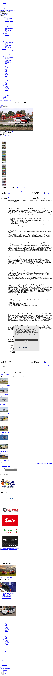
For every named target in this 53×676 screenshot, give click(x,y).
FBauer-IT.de (4, 665)
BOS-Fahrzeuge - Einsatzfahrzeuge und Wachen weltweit (9, 10)
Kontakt (4, 2)
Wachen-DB (4, 97)
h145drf (9, 363)
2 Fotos (1, 443)
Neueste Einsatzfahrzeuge (9, 18)
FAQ (3, 6)
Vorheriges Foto (3, 105)
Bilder (9, 131)
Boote (3, 78)
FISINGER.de (4, 666)
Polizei (3, 41)
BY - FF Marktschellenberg (6, 577)
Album (12, 131)
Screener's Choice (7, 95)
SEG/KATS (4, 49)
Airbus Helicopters (47, 194)
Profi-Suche (19, 468)
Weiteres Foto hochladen (23, 187)
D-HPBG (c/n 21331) (4, 394)
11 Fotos (1, 434)
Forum (3, 98)
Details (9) (4, 138)
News (5, 32)
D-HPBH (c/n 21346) (4, 413)
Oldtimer (6, 23)
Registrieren (4, 8)
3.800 (45, 362)
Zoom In (8, 135)
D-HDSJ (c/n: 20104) (4, 100)
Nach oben (2, 675)
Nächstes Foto (2, 107)
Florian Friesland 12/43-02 (6, 601)
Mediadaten (4, 3)
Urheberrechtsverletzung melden (7, 670)
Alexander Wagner (47, 365)
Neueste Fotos (7, 19)
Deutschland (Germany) (18, 191)
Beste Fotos (6, 20)
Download (4, 135)
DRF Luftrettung (46, 193)
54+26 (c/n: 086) (3, 404)
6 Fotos (1, 396)
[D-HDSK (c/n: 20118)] (4, 143)
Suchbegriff (2, 468)
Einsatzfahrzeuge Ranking (9, 21)
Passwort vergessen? (3, 14)
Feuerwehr (4, 24)
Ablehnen (27, 342)
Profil (7, 131)
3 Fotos (1, 406)
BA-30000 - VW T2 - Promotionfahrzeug (9, 593)
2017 (8, 197)
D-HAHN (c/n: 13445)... (5, 432)
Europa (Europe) (10, 191)
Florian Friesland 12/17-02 (6, 600)
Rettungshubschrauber (11, 194)
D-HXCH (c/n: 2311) (4, 423)
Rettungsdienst (4, 33)
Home (3, 1)
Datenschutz (4, 672)
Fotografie (4, 92)
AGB (3, 4)
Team (3, 5)
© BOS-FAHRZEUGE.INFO (5, 668)
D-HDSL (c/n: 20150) (11, 100)
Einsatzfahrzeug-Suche (6, 466)
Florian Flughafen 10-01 (6, 594)
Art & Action (7, 96)
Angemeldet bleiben (5, 13)
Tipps (5, 94)
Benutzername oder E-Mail (4, 11)
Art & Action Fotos (8, 30)
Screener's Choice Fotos (8, 22)
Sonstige (3, 56)
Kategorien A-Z (5, 64)
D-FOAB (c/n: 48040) (5, 385)
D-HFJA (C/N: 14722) (5, 460)
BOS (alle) (4, 17)
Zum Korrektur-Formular (4, 374)
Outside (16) (4, 137)
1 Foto (1, 387)
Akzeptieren (26, 340)
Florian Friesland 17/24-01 (6, 595)
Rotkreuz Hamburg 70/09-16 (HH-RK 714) (9, 617)
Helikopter (4, 72)
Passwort (1, 12)
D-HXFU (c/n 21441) (4, 441)
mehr (27, 345)
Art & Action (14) (5, 139)
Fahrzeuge (4, 65)
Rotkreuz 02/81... (4, 451)
